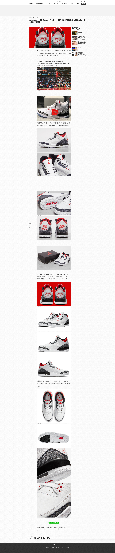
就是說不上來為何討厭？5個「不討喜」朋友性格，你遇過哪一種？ (81, 32)
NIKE (64, 527)
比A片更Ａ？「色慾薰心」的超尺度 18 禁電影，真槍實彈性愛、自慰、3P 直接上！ (82, 42)
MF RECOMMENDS (39, 538)
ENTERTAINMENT (39, 3)
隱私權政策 (52, 547)
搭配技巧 (51, 527)
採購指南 (42, 527)
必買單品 (38, 527)
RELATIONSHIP (64, 3)
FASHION (31, 3)
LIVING (72, 3)
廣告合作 (63, 547)
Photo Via (39, 90)
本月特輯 (83, 3)
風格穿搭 (47, 527)
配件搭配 (55, 527)
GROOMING (56, 3)
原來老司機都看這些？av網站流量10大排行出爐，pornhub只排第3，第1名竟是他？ (81, 48)
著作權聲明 (57, 547)
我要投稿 (67, 547)
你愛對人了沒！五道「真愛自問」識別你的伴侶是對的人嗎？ (81, 37)
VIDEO (78, 3)
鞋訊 (37, 17)
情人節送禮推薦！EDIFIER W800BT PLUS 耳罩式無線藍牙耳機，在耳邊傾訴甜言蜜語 (81, 53)
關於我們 (47, 547)
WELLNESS (48, 3)
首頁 (30, 17)
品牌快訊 (60, 527)
